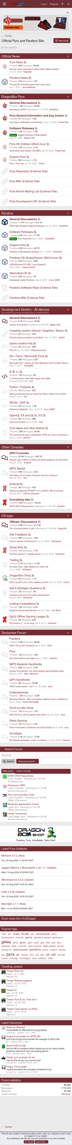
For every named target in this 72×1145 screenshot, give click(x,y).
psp (3, 954)
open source (49, 946)
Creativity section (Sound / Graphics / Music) (36, 330)
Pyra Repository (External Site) (28, 171)
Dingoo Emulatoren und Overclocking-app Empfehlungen (36, 670)
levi (25, 396)
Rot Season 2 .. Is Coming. (22, 623)
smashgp (13, 958)
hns (25, 477)
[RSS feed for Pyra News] (25, 62)
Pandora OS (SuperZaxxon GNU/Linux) (34, 258)
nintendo (22, 945)
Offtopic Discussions (23, 522)
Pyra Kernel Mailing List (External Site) (33, 191)
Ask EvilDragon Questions (25, 588)
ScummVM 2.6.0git (16, 1045)
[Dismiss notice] (67, 13)
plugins (53, 949)
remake (24, 954)
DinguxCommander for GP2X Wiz (23, 1036)
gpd (42, 942)
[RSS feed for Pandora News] (30, 78)
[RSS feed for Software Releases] (36, 128)
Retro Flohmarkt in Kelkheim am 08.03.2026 (30, 727)
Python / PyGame (20, 387)
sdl (47, 954)
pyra (10, 954)
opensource (20, 949)
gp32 (36, 942)
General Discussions (23, 103)
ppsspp (62, 949)
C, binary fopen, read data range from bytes (30, 378)
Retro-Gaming (18, 720)
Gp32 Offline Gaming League (27, 616)
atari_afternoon (31, 673)
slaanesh (52, 623)
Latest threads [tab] (23, 770)
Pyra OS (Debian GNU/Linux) (27, 144)
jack (53, 942)
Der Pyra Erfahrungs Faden (22, 658)
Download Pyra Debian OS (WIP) (25, 150)
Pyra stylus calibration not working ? (26, 122)
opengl (60, 945)
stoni (50, 686)
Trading (14, 560)
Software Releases (21, 128)
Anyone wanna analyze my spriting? (26, 337)
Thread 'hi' (11, 990)
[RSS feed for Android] (21, 484)
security (61, 954)
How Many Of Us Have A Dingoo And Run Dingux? (33, 475)
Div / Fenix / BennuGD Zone (26, 356)
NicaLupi (66, 1094)
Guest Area (16, 547)
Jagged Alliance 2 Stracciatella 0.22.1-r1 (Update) (28, 867)
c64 (32, 933)
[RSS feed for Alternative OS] (29, 273)
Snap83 (27, 462)
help (48, 942)
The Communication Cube (21, 528)
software (42, 958)
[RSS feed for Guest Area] (25, 547)
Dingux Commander (16, 1066)
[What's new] (63, 4)
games (47, 937)
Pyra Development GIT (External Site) (32, 201)
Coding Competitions (22, 604)
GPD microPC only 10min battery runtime (28, 582)
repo (32, 954)
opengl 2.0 (6, 949)
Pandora (7, 213)
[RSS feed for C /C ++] (21, 372)
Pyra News (16, 62)
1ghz (3, 933)
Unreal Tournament (18, 324)
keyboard (5, 945)
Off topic (7, 515)
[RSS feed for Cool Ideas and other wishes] (46, 428)
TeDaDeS (53, 109)
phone (45, 949)
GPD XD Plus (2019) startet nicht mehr (27, 714)
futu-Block (56, 610)
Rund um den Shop (21, 708)
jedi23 (62, 337)
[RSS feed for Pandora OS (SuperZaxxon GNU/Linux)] (60, 258)
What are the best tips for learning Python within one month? (37, 393)
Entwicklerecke (18, 692)
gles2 (15, 942)
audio (16, 933)
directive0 (28, 597)
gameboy (38, 937)
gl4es (6, 942)
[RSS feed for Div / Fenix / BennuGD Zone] (46, 356)
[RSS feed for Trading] (21, 560)
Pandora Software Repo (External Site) (33, 288)
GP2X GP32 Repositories (21, 506)
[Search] (68, 4)
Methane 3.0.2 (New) (13, 855)
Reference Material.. (19, 409)
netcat (41, 163)
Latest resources (11, 1023)
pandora (35, 949)
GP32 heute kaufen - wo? (21, 686)
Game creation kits (21, 343)
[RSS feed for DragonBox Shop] (33, 575)
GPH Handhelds (19, 680)
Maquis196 (29, 137)
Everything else (19, 499)
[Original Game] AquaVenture (23, 610)
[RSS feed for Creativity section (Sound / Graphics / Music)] (66, 330)
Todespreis (56, 541)
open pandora (35, 945)
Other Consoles (12, 447)
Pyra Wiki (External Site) (24, 181)
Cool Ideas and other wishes (27, 428)
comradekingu (29, 87)
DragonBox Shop (20, 575)
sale (42, 954)
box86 (25, 933)
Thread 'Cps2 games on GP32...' (23, 1008)
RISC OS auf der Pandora (21, 645)
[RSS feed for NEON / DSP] (27, 402)
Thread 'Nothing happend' (19, 980)
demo (54, 933)
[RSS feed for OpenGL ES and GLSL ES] (44, 415)
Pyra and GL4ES (17, 421)
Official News (10, 56)
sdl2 (53, 954)
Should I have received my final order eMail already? (34, 68)
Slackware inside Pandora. (22, 279)
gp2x (30, 942)
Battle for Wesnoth (15, 1027)
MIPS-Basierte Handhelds (25, 664)
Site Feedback (18, 534)
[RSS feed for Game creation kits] (34, 343)
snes (34, 958)
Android (14, 484)
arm (9, 933)
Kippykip (27, 71)
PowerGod (63, 122)
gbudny (26, 437)
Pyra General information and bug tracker (36, 115)
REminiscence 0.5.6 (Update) (17, 879)
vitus (63, 714)
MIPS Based (17, 468)
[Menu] (4, 4)
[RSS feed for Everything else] (32, 499)
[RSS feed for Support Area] (28, 157)
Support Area (17, 157)
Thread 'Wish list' (15, 971)
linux (14, 946)
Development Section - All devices (25, 309)
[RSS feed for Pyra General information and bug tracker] (66, 115)
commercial (43, 933)
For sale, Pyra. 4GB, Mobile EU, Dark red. (29, 566)
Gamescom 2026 (17, 109)
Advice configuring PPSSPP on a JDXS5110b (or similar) (36, 490)
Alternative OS (18, 273)
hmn (31, 381)
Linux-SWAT (54, 279)
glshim (23, 942)
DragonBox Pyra (12, 96)
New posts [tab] (8, 770)
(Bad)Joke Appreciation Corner (23, 804)
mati (41, 421)
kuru (67, 727)
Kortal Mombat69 (31, 701)
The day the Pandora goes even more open (30, 84)
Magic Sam (55, 324)
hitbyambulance (38, 350)
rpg (37, 954)
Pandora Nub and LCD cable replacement (29, 594)
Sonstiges (15, 733)
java (59, 942)
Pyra (12, 651)
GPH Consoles (19, 453)
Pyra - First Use (16, 163)
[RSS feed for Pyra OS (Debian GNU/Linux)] (48, 144)
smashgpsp (25, 958)
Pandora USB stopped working (24, 251)
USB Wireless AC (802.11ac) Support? (27, 264)
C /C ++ (14, 372)
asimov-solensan (31, 493)
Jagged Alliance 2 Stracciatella (28, 134)
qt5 (17, 954)
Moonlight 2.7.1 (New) (13, 903)
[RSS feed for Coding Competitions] (37, 604)
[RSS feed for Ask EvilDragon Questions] (44, 588)
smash (4, 958)
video (50, 958)
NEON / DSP (17, 402)
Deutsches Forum (13, 632)
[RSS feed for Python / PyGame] (33, 387)
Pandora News (18, 78)
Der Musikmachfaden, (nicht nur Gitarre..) (28, 740)
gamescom (57, 937)
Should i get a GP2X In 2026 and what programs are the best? (38, 459)
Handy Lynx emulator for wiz (20, 1057)
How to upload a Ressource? (23, 541)
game (28, 937)
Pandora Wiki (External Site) (27, 298)
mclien (66, 582)
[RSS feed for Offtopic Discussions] (39, 522)
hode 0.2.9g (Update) (13, 891)
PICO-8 (12, 350)
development (7, 937)
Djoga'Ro (62, 528)
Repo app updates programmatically (26, 225)
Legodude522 (28, 267)
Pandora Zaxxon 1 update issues (25, 553)
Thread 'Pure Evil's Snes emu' (21, 999)
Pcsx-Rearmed (20, 238)
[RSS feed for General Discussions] (39, 103)
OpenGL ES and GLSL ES (25, 415)
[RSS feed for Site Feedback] (29, 534)
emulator (19, 937)
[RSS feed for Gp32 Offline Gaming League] (47, 616)
